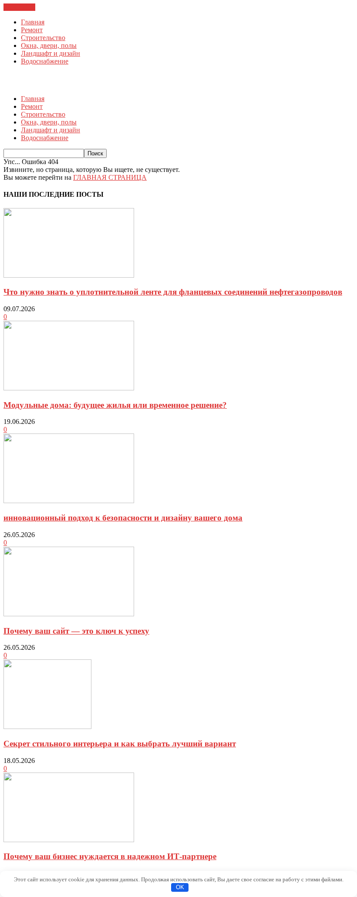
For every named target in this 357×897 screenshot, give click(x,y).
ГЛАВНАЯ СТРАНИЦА (110, 177)
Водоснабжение (44, 61)
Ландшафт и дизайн (50, 53)
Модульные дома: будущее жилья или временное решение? (115, 405)
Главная (32, 22)
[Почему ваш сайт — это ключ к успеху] (68, 614)
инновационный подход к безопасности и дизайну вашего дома (122, 517)
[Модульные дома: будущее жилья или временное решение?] (68, 388)
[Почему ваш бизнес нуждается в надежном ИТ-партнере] (68, 839)
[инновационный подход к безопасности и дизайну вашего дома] (68, 500)
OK (180, 887)
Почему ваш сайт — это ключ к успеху (76, 630)
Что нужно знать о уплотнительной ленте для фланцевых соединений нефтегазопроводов (172, 291)
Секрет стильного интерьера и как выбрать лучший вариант (119, 743)
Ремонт (32, 30)
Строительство (43, 37)
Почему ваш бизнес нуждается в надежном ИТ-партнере (109, 856)
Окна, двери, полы (49, 45)
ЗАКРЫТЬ (19, 7)
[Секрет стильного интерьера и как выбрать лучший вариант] (47, 726)
